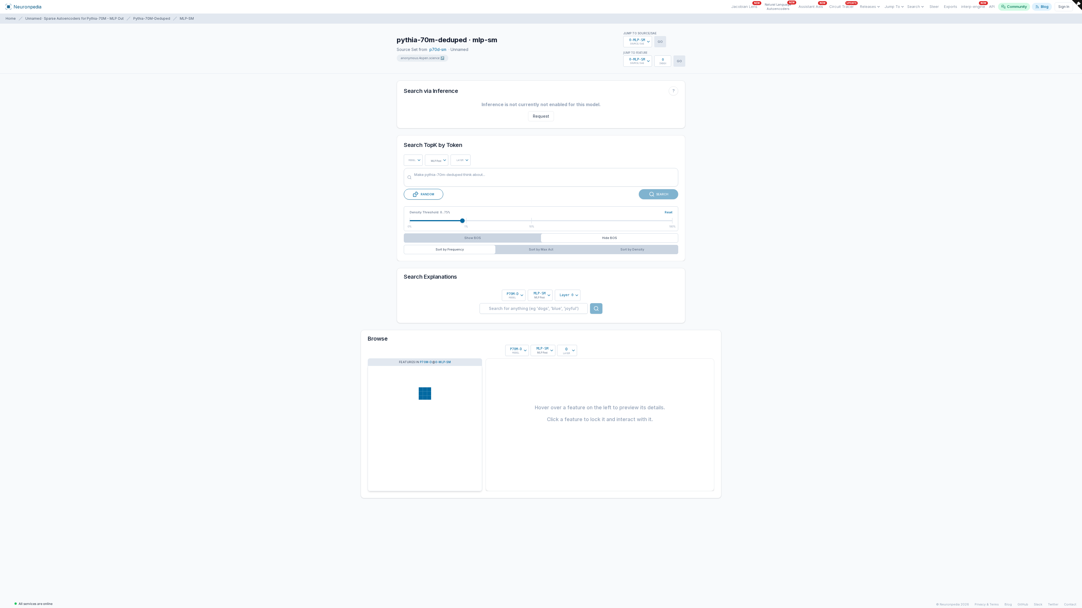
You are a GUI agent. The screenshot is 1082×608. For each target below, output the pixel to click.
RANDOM (427, 194)
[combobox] (413, 160)
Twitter (1053, 604)
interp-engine (973, 6)
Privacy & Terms (987, 604)
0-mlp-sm (443, 362)
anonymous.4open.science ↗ (422, 58)
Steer (934, 6)
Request (541, 116)
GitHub (1022, 604)
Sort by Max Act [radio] (541, 249)
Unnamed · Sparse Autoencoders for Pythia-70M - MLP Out (74, 18)
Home (11, 18)
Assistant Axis (812, 6)
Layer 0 (566, 295)
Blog (1044, 6)
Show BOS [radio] (472, 238)
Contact (1070, 604)
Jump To (892, 6)
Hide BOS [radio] (609, 238)
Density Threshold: (430, 212)
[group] (541, 238)
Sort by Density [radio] (632, 249)
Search (913, 6)
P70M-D (426, 362)
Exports (950, 6)
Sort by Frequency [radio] (450, 249)
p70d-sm (437, 49)
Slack (1038, 604)
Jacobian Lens (745, 6)
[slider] (462, 220)
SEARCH (662, 194)
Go (660, 42)
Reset (668, 212)
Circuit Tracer (843, 6)
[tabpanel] (541, 295)
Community (1017, 6)
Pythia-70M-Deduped (151, 18)
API (992, 6)
